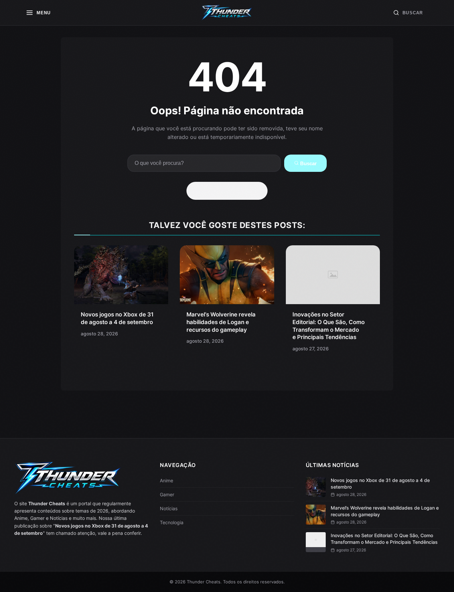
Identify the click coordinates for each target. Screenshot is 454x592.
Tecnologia (171, 522)
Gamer (167, 494)
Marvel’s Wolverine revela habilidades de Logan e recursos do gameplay (221, 322)
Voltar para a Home (229, 190)
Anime (166, 480)
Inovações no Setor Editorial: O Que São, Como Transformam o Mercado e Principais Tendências (384, 539)
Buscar (308, 163)
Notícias (168, 508)
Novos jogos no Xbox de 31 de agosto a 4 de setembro (380, 483)
